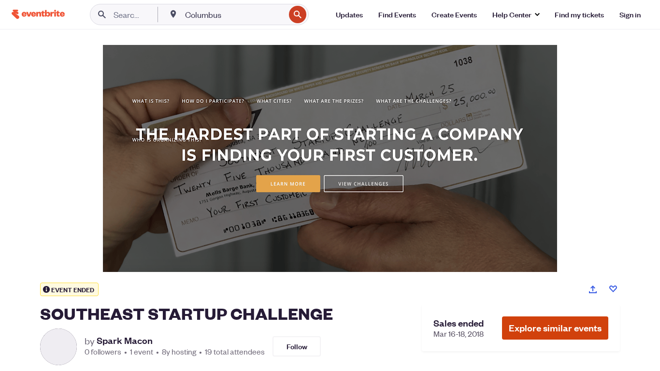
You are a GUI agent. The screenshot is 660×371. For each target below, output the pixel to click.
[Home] (38, 14)
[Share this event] (593, 289)
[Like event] (613, 289)
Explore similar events (555, 328)
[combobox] (234, 14)
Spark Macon (125, 340)
